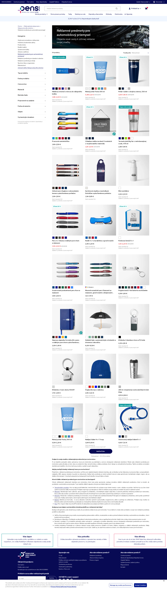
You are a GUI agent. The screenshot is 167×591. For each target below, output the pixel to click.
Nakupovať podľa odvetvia (25, 28)
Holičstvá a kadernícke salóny (26, 42)
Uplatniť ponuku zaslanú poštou (130, 562)
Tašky (70, 14)
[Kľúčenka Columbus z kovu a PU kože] (133, 319)
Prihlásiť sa (135, 8)
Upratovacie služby (23, 49)
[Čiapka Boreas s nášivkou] (100, 369)
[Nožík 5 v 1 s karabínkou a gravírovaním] (100, 220)
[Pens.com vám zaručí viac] (27, 555)
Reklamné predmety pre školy (26, 61)
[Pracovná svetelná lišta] (67, 120)
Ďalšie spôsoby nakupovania (31, 26)
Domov (20, 26)
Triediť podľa (127, 53)
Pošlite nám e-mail (23, 567)
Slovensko (159, 2)
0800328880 (6, 2)
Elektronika (118, 14)
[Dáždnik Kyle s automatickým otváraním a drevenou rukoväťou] (100, 319)
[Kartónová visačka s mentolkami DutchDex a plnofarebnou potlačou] (100, 170)
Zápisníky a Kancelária (96, 14)
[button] (41, 13)
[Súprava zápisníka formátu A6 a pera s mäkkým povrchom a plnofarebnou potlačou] (67, 319)
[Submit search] (116, 8)
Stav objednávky (41, 2)
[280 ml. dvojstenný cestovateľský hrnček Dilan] (133, 369)
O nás (60, 555)
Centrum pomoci (19, 2)
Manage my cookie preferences (120, 585)
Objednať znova (67, 2)
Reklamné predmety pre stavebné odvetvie (30, 58)
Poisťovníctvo (22, 45)
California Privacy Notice (68, 587)
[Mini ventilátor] (133, 170)
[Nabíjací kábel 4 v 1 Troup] (100, 418)
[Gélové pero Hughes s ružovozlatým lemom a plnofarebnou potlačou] (67, 170)
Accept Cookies (140, 585)
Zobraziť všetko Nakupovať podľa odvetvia (30, 68)
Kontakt (123, 567)
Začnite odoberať (52, 579)
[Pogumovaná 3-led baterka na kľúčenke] (133, 269)
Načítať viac (100, 451)
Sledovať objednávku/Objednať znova (132, 558)
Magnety (57, 491)
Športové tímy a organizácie (26, 63)
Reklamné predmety (96, 555)
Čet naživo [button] (30, 2)
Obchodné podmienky (65, 567)
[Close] (164, 581)
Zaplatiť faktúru (54, 2)
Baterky (57, 500)
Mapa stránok (125, 565)
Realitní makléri (22, 47)
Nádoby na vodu (80, 14)
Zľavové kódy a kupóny (97, 558)
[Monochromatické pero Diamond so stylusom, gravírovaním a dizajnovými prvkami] (100, 269)
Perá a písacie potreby (58, 14)
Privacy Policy (55, 587)
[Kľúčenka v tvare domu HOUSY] (67, 369)
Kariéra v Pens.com (64, 569)
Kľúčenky (109, 14)
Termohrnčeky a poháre (62, 487)
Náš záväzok (62, 558)
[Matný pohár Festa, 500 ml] (67, 418)
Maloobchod (22, 65)
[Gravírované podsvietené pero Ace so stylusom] (67, 269)
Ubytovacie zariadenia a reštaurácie (28, 40)
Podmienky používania (65, 564)
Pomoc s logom (94, 560)
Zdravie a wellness (23, 52)
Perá (56, 504)
